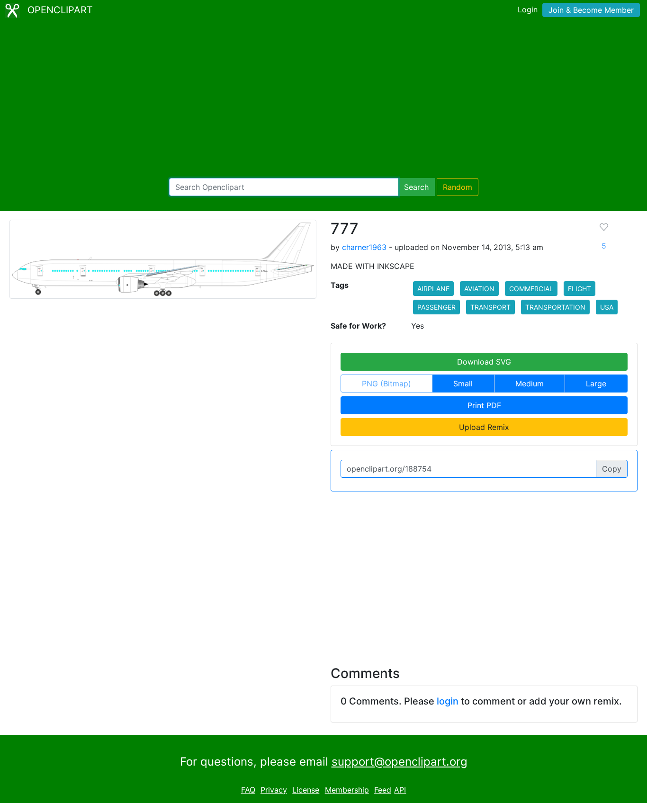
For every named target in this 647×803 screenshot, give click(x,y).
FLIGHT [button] (579, 289)
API (400, 789)
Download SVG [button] (484, 361)
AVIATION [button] (479, 289)
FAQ (248, 789)
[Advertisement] (323, 99)
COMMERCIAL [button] (531, 289)
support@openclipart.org (399, 761)
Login (528, 9)
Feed (382, 789)
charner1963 (364, 247)
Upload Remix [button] (484, 427)
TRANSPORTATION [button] (555, 307)
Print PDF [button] (484, 405)
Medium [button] (529, 383)
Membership (347, 789)
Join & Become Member (591, 10)
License (305, 789)
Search (416, 187)
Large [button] (596, 383)
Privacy (274, 789)
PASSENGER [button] (436, 307)
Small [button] (463, 383)
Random (457, 187)
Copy (611, 468)
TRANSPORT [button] (490, 307)
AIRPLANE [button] (433, 289)
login (447, 701)
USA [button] (606, 307)
